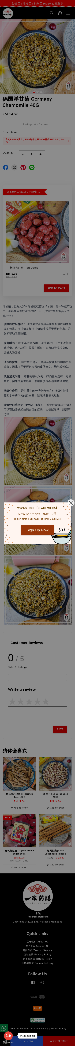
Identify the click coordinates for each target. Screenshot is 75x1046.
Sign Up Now (37, 530)
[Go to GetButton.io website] (8, 1042)
